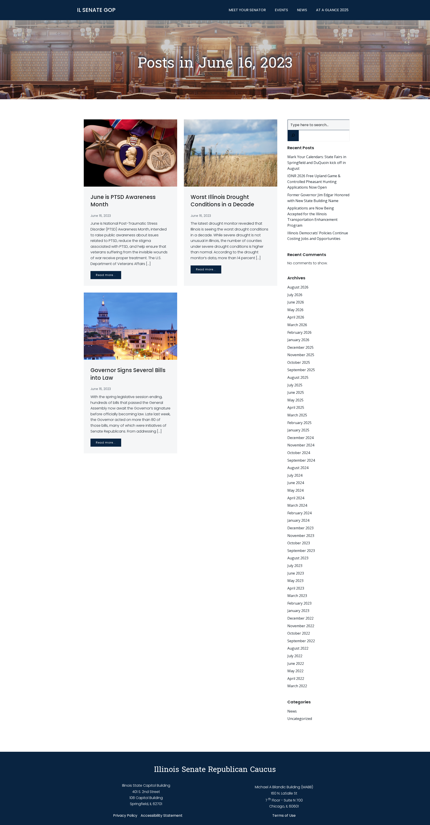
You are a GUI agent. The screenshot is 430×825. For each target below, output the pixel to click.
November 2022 (300, 625)
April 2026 (295, 317)
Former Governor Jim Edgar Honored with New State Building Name (318, 197)
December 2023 (300, 528)
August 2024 (297, 467)
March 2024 (297, 505)
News (302, 10)
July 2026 (294, 294)
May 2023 (295, 580)
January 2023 (298, 610)
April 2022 (295, 678)
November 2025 (300, 354)
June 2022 (295, 663)
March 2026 (297, 324)
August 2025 (297, 377)
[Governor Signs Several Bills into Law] (130, 326)
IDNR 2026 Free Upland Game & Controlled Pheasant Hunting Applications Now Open (313, 181)
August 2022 (297, 648)
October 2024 (298, 452)
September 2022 (301, 640)
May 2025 (295, 400)
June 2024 (295, 482)
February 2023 (299, 603)
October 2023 (298, 543)
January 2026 (298, 339)
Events (281, 10)
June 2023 (295, 573)
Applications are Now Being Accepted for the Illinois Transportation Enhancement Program (312, 217)
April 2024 (295, 497)
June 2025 (295, 392)
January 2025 (298, 430)
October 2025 (298, 362)
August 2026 (297, 287)
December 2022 (300, 618)
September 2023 (301, 550)
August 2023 (297, 558)
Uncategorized (299, 718)
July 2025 (294, 385)
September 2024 (301, 460)
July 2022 (294, 655)
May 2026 (295, 309)
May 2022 (295, 670)
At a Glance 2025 (332, 10)
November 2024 (300, 445)
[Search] (293, 135)
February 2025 (299, 422)
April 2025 (295, 407)
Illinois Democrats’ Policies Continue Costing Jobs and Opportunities (317, 235)
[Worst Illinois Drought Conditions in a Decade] (230, 152)
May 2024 (295, 490)
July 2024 (294, 475)
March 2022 (297, 685)
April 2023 (295, 588)
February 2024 (299, 513)
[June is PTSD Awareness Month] (130, 152)
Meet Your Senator (247, 10)
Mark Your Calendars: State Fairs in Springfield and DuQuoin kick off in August (316, 162)
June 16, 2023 (100, 215)
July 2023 (294, 565)
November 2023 (300, 535)
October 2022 (298, 633)
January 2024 (298, 520)
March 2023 (297, 595)
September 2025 (301, 369)
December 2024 (300, 437)
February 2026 (299, 332)
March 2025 (297, 415)
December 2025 (300, 347)
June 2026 (295, 302)
